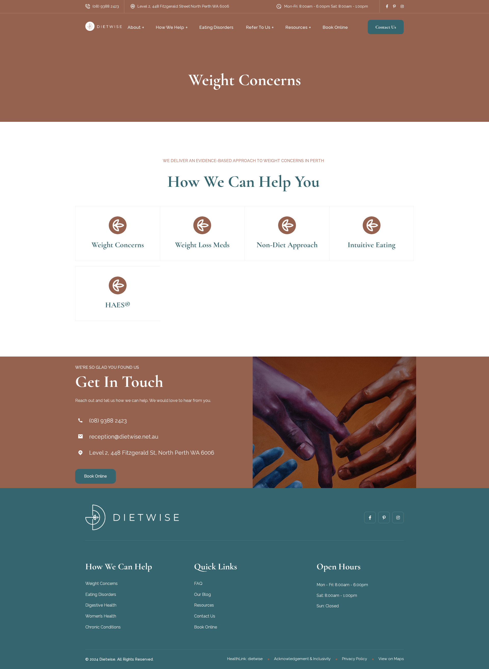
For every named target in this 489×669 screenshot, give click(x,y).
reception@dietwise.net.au (123, 436)
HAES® (117, 305)
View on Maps (391, 659)
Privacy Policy (354, 659)
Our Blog (202, 594)
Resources (296, 27)
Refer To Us (258, 27)
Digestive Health (100, 605)
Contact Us (385, 27)
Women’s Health (100, 616)
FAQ (198, 583)
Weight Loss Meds (202, 245)
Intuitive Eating (372, 245)
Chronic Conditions (103, 627)
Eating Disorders (216, 27)
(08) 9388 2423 (105, 6)
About (134, 27)
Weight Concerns (117, 245)
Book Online (335, 27)
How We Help (170, 27)
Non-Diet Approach (287, 245)
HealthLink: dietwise (245, 659)
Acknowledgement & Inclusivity (302, 659)
